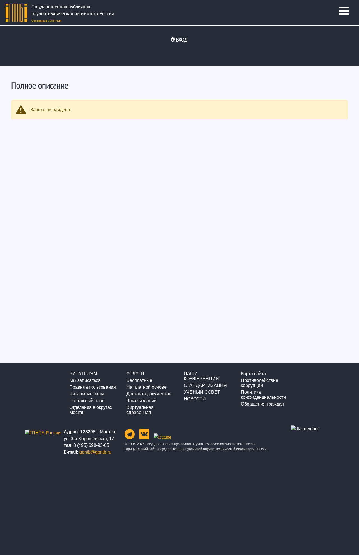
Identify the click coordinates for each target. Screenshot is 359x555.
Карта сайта (253, 373)
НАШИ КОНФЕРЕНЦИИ (201, 376)
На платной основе (146, 387)
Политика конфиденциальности (263, 395)
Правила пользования (92, 387)
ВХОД (181, 39)
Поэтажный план (87, 400)
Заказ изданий (141, 400)
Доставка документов (148, 393)
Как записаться (85, 380)
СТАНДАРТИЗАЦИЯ (205, 385)
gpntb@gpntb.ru (95, 452)
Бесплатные (139, 380)
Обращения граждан (262, 404)
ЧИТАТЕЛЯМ (83, 373)
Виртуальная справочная (140, 410)
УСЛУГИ (135, 373)
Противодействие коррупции (259, 383)
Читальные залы (86, 393)
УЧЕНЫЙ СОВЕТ (202, 392)
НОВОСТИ (195, 399)
